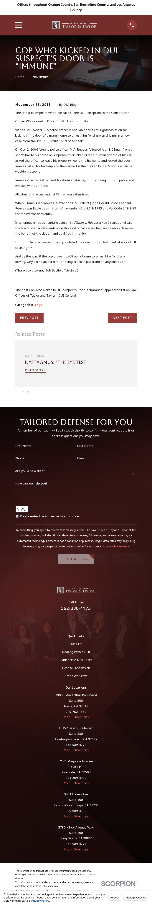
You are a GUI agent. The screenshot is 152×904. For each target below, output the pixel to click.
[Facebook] (71, 620)
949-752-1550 (76, 711)
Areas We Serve (76, 676)
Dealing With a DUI (76, 652)
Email (81, 458)
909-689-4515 (76, 811)
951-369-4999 (76, 778)
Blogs (38, 305)
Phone (19, 458)
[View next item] (34, 392)
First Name (23, 446)
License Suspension (76, 668)
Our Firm (76, 644)
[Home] (74, 25)
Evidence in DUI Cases (76, 660)
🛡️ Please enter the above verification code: (47, 516)
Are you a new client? (30, 471)
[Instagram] (81, 620)
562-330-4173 (76, 608)
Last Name (85, 446)
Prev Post (29, 317)
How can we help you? (31, 483)
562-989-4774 (76, 745)
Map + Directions (76, 717)
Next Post (122, 317)
